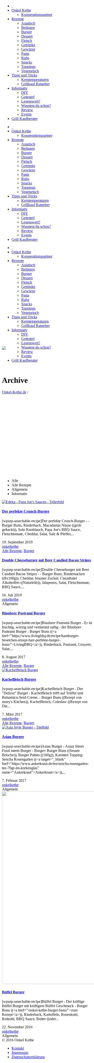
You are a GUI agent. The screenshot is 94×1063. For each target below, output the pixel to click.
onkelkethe (10, 546)
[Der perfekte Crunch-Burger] (33, 502)
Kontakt (18, 1048)
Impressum (20, 1052)
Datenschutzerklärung (28, 1057)
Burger (29, 551)
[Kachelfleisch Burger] (20, 670)
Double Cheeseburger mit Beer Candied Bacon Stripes (46, 560)
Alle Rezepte (12, 551)
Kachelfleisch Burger (19, 679)
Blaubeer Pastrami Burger (23, 613)
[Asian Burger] (25, 727)
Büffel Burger (13, 992)
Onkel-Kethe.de (14, 392)
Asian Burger (13, 737)
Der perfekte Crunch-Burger (25, 511)
